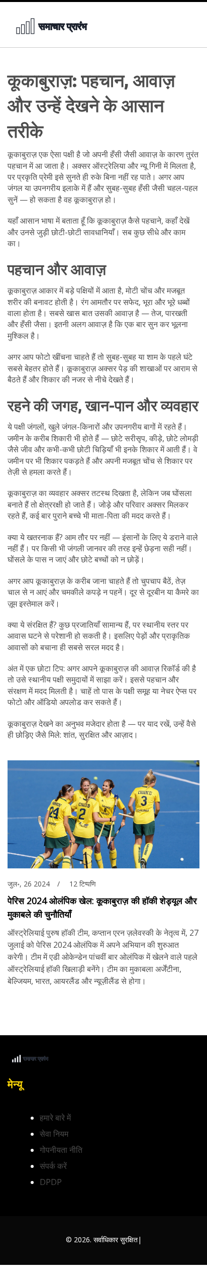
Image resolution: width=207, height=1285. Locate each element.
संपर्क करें (53, 1165)
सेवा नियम (54, 1133)
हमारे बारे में (55, 1117)
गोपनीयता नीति (61, 1149)
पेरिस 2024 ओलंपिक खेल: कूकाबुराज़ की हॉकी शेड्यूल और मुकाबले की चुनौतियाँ (102, 907)
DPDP (51, 1182)
